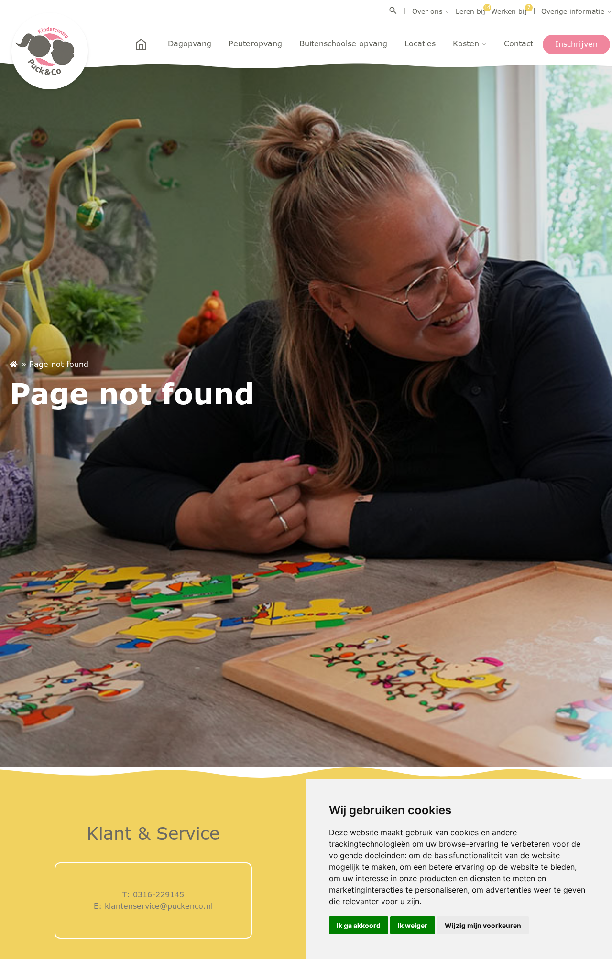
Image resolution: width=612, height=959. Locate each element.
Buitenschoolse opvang (343, 44)
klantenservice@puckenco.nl (159, 906)
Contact (518, 44)
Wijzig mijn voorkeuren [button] (483, 925)
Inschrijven (576, 44)
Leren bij (470, 11)
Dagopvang (189, 44)
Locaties (420, 44)
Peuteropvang (255, 44)
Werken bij (509, 11)
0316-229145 (158, 895)
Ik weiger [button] (412, 925)
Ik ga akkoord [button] (359, 925)
